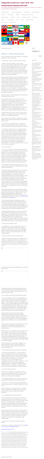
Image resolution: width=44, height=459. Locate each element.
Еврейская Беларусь (5, 12)
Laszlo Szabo (20, 434)
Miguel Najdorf (25, 434)
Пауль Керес (21, 441)
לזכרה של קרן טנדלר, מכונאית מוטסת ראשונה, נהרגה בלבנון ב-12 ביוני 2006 (37, 119)
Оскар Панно (16, 441)
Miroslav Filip (3, 436)
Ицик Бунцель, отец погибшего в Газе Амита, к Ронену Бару (37, 135)
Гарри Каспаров (15, 437)
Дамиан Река (8, 438)
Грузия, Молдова (35, 12)
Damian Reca (16, 433)
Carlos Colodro (10, 433)
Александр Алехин (14, 436)
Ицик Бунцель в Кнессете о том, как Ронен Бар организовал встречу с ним (37, 97)
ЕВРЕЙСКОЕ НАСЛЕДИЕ (26, 17)
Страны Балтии (27, 12)
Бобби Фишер (20, 436)
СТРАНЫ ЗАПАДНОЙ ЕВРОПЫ (16, 12)
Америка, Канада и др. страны (27, 14)
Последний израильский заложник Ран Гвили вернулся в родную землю (37, 148)
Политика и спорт (13, 432)
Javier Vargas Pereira (8, 434)
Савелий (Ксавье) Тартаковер (14, 442)
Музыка (22, 19)
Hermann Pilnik (21, 433)
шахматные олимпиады (16, 445)
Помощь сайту (4, 22)
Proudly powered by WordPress (6, 456)
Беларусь (3, 19)
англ (2, 426)
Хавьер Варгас (4, 444)
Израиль (17, 14)
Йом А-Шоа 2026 (35, 121)
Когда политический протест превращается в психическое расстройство (37, 72)
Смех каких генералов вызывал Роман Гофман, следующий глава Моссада (37, 155)
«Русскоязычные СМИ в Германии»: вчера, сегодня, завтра (37, 109)
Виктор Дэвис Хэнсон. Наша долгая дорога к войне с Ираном (37, 131)
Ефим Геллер (13, 438)
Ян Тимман (14, 447)
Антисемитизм (10, 14)
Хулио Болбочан (19, 444)
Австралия (13, 17)
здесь (15, 57)
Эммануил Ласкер (9, 447)
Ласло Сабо (18, 438)
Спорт (17, 19)
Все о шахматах (10, 19)
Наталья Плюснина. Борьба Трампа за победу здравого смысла (37, 127)
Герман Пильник (21, 437)
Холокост (3, 14)
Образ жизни (34, 17)
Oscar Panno (8, 436)
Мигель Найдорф (11, 441)
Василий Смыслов (8, 437)
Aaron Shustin (25, 447)
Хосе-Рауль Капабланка (11, 444)
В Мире (18, 17)
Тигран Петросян (23, 442)
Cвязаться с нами (29, 19)
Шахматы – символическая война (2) (12, 54)
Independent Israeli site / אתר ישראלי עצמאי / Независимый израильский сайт (17, 4)
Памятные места (13, 22)
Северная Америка (4, 17)
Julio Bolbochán (14, 434)
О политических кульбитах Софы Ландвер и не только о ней (37, 85)
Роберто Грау (5, 442)
